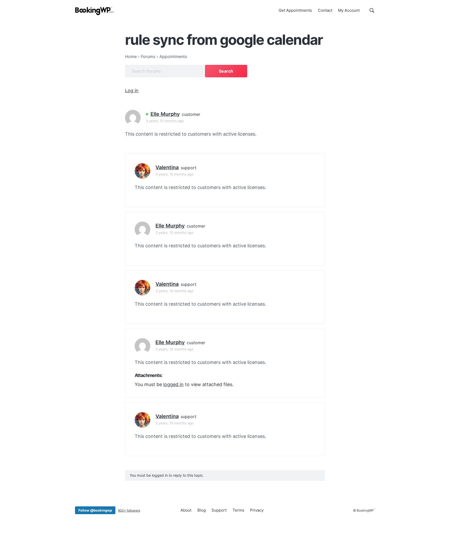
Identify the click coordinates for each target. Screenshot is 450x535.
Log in (132, 90)
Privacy (257, 510)
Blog (201, 510)
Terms (238, 510)
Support (219, 510)
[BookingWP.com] (94, 11)
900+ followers (129, 510)
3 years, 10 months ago (165, 121)
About (185, 510)
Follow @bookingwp (95, 510)
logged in (173, 384)
